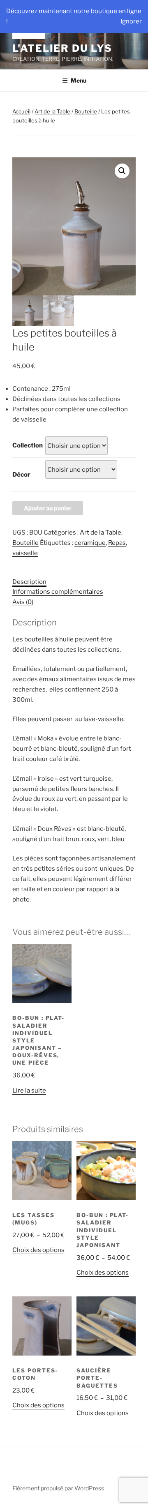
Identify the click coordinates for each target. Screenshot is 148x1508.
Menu (78, 80)
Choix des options (38, 1250)
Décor (21, 474)
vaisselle (25, 553)
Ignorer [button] (131, 21)
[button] (122, 171)
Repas (117, 542)
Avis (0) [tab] (22, 602)
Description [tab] (29, 582)
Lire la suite (29, 1090)
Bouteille (85, 111)
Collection (27, 445)
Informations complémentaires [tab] (57, 591)
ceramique (90, 542)
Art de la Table (52, 111)
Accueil (21, 111)
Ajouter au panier (48, 508)
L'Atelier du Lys (62, 48)
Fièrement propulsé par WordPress (58, 1488)
